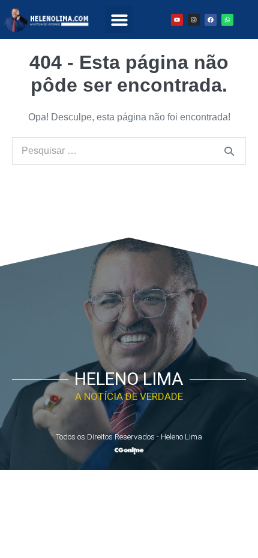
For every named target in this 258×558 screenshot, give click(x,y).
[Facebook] (211, 20)
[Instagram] (194, 20)
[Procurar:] (129, 150)
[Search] (229, 151)
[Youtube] (177, 20)
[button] (119, 19)
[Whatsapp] (227, 20)
